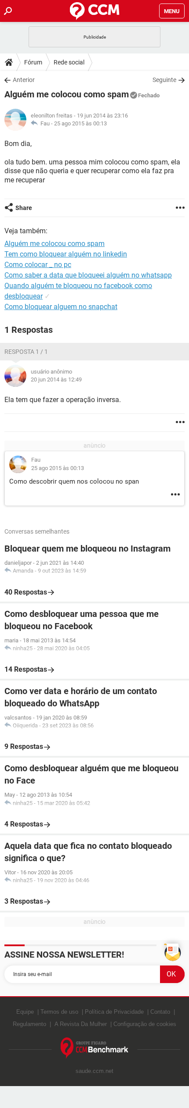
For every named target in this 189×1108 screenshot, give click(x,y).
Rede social (69, 62)
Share (23, 207)
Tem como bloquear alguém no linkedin (65, 254)
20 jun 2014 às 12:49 (56, 379)
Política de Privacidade (114, 1011)
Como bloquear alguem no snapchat (60, 307)
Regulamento (29, 1024)
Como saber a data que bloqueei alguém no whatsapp (88, 275)
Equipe (25, 1011)
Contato (160, 1011)
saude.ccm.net (94, 1071)
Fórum (33, 62)
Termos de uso (59, 1011)
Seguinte (164, 79)
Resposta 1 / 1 (26, 351)
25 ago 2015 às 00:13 (80, 123)
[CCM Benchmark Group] (95, 1048)
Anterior (24, 79)
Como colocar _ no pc (37, 264)
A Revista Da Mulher (81, 1024)
